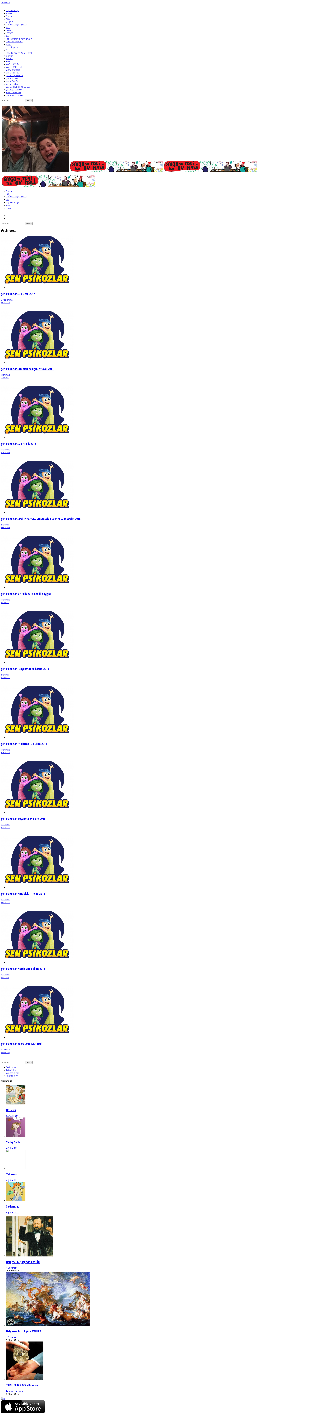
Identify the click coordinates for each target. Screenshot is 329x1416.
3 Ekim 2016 (5, 977)
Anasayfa (9, 16)
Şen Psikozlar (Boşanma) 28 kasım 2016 (25, 669)
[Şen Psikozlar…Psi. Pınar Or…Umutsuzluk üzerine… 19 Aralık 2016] (37, 507)
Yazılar (8, 205)
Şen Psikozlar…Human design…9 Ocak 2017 (27, 369)
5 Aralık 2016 (5, 602)
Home (8, 27)
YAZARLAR (9, 61)
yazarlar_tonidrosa (12, 84)
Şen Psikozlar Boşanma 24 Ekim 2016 (23, 818)
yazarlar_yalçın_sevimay (14, 89)
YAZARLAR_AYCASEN (12, 64)
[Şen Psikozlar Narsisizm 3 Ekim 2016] (37, 957)
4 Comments (5, 374)
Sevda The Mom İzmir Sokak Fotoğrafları (19, 53)
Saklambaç (12, 1206)
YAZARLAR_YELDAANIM (13, 92)
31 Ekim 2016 (5, 752)
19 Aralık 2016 (5, 527)
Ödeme (8, 36)
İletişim (8, 30)
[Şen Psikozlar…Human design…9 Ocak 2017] (37, 357)
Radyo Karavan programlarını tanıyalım (19, 38)
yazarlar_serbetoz (12, 78)
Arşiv (7, 199)
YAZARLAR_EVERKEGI (13, 72)
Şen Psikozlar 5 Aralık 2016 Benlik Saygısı (26, 593)
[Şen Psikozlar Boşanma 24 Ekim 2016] (37, 807)
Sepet (8, 50)
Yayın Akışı (9, 58)
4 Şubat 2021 (12, 1148)
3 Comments (5, 974)
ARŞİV (8, 19)
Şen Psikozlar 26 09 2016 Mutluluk (21, 1043)
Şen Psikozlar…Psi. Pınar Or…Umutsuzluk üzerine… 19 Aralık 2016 (41, 518)
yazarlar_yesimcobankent (14, 95)
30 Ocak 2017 (5, 302)
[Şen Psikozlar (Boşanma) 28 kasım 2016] (37, 657)
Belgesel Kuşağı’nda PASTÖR (23, 1262)
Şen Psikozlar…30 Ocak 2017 (18, 294)
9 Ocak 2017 (5, 377)
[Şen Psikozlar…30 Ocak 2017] (37, 282)
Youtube (12, 1073)
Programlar (15, 47)
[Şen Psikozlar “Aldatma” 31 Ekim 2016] (37, 732)
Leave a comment (7, 299)
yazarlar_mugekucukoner (14, 75)
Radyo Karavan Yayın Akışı (14, 41)
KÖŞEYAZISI (9, 33)
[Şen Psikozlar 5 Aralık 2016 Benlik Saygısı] (37, 582)
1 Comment (5, 524)
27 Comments (5, 1049)
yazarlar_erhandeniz (13, 69)
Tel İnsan (11, 1174)
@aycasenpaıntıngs (12, 10)
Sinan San (9, 55)
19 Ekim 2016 (5, 902)
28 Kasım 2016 (5, 677)
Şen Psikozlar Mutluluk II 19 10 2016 (23, 893)
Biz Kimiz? (9, 21)
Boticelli (11, 1110)
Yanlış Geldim (14, 1142)
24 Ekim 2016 (5, 827)
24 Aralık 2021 (13, 1116)
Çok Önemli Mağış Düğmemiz (16, 24)
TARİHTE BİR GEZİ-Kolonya (22, 1385)
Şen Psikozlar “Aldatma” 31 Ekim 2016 (24, 744)
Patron (8, 193)
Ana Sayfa (9, 13)
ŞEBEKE (8, 44)
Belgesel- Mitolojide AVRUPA (23, 1331)
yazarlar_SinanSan (12, 81)
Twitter (11, 1070)
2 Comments (5, 899)
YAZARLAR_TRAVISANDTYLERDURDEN (18, 86)
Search (28, 100)
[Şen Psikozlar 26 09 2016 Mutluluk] (37, 1032)
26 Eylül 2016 (5, 1052)
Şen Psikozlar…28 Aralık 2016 (18, 443)
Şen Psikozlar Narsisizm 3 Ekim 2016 (23, 968)
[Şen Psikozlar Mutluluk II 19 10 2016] (37, 882)
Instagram (12, 1075)
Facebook (11, 1067)
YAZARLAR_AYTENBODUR (14, 67)
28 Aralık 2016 (5, 452)
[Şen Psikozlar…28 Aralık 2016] (37, 432)
